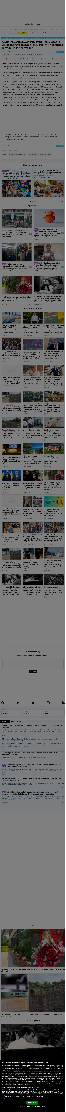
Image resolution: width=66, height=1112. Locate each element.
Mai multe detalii (15, 1070)
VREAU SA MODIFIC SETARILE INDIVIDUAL (32, 1107)
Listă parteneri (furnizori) (8, 1098)
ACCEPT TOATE (32, 1102)
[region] (32, 1086)
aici (7, 1079)
